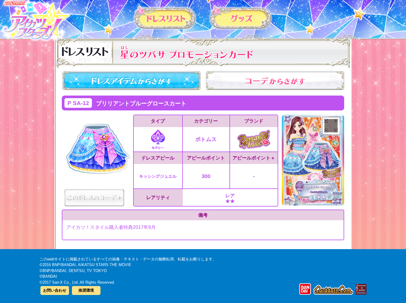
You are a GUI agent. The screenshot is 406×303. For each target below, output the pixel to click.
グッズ (241, 17)
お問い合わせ (54, 290)
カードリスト (165, 17)
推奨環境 (86, 290)
